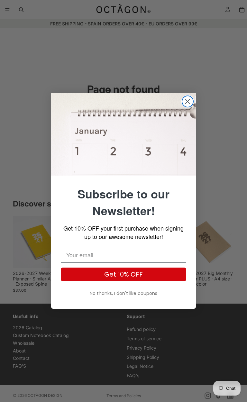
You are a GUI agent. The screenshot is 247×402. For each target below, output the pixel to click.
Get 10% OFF (123, 274)
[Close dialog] (187, 101)
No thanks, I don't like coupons (123, 293)
